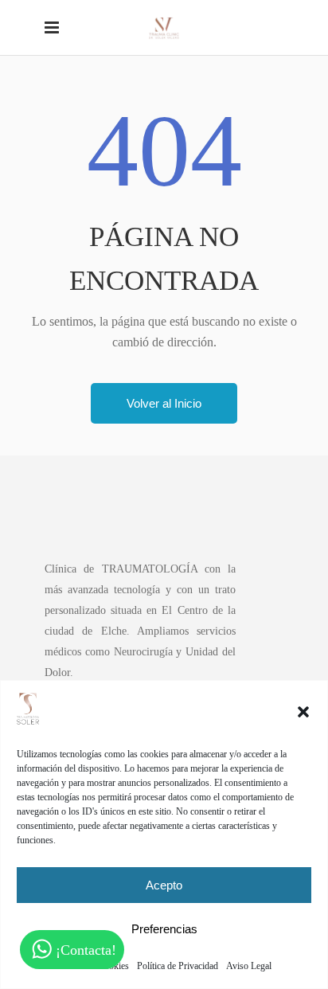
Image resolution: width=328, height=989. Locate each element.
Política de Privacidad (177, 965)
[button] (303, 712)
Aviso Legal (248, 965)
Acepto (164, 885)
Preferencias (164, 929)
